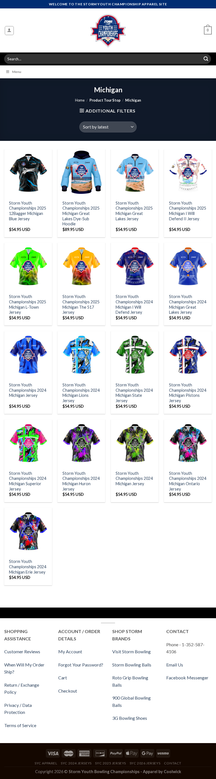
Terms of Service (20, 725)
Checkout (67, 690)
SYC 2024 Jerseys (76, 763)
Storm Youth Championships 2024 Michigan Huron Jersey (81, 481)
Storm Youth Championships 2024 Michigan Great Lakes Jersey (187, 304)
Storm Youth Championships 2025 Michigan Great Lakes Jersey (134, 211)
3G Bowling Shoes (129, 718)
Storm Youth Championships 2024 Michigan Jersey (27, 390)
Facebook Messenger (187, 677)
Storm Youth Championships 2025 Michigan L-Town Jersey (27, 304)
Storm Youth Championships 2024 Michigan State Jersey (134, 392)
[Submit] (206, 59)
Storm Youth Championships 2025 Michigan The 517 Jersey (81, 304)
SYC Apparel (46, 763)
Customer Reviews (22, 651)
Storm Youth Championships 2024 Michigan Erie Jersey (27, 566)
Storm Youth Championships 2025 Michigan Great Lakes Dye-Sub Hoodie (81, 213)
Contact (172, 763)
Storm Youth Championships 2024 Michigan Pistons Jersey (187, 392)
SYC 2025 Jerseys (110, 763)
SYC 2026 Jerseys (145, 763)
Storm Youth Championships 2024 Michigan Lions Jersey (81, 392)
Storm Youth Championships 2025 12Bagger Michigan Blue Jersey (27, 211)
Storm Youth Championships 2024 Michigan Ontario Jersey (187, 481)
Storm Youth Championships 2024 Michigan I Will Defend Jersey (134, 304)
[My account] (9, 30)
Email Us (174, 664)
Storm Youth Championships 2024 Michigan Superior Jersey (27, 481)
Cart (62, 677)
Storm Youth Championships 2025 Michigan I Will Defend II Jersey (187, 211)
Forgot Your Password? (80, 664)
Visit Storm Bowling (131, 651)
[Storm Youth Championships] (108, 30)
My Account (70, 651)
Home (80, 100)
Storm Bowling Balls (131, 664)
